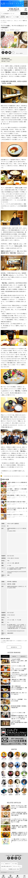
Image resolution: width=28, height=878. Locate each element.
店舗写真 (17, 523)
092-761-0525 (10, 555)
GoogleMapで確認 (11, 530)
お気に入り (17, 877)
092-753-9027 (10, 612)
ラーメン (22, 17)
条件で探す (3, 877)
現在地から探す (10, 877)
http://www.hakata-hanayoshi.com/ (15, 630)
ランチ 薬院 (16, 17)
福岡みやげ (8, 17)
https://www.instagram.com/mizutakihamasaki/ (16, 572)
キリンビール (10, 471)
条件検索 (24, 13)
